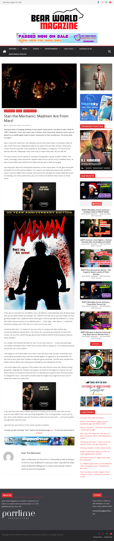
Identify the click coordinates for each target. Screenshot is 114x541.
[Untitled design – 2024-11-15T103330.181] (96, 95)
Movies (19, 111)
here (52, 430)
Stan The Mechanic (30, 111)
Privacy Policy (98, 537)
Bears (24, 49)
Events (36, 49)
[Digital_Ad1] (96, 351)
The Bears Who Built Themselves (92, 418)
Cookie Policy (108, 537)
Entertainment (51, 49)
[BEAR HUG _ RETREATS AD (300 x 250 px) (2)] (96, 381)
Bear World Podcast (17, 54)
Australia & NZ (85, 49)
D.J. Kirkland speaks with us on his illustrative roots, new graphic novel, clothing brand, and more (96, 466)
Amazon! (39, 433)
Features (12, 49)
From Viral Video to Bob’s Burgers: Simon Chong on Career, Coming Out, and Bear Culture (95, 474)
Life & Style (68, 49)
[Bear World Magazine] (4, 51)
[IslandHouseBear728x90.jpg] (57, 34)
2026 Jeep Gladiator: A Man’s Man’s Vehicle (95, 448)
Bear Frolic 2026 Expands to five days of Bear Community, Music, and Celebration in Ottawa (95, 435)
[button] (17, 48)
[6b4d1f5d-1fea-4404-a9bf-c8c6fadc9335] (39, 184)
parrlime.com (6, 506)
